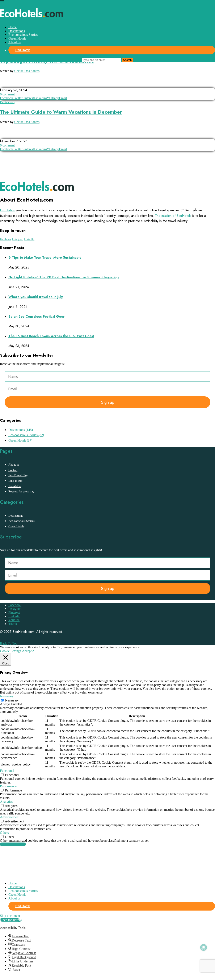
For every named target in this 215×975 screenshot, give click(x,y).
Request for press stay (21, 491)
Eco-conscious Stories (23, 34)
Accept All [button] (29, 651)
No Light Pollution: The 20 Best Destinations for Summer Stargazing (63, 277)
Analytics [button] (6, 801)
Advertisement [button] (9, 817)
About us (14, 42)
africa (7, 135)
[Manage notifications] (203, 947)
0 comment (7, 94)
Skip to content (10, 915)
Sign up (107, 402)
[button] (11, 920)
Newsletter (14, 486)
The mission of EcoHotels (173, 215)
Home (12, 27)
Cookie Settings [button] (10, 651)
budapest (43, 83)
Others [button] (4, 832)
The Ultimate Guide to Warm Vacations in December (61, 112)
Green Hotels (17, 38)
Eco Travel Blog (18, 475)
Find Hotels (22, 50)
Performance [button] (8, 786)
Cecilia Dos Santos (26, 71)
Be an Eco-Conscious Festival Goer (36, 316)
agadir (23, 135)
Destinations (16, 31)
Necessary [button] (7, 696)
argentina (9, 83)
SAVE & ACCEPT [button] (13, 844)
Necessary (12, 700)
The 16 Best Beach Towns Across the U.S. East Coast (51, 336)
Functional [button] (7, 770)
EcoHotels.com (23, 631)
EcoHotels (7, 210)
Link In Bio (15, 480)
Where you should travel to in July (35, 296)
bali (26, 83)
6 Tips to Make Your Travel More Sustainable (44, 257)
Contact (12, 470)
